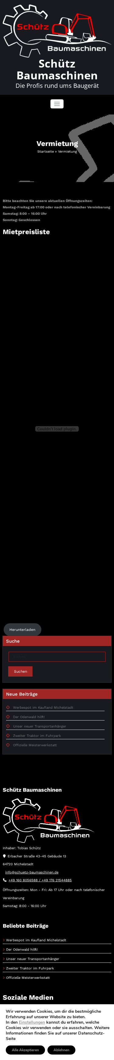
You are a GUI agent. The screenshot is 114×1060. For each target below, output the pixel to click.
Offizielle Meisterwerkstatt (35, 745)
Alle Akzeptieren (25, 1050)
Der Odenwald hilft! (29, 717)
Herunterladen (22, 630)
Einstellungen (32, 1022)
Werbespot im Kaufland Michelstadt (43, 708)
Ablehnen (61, 1050)
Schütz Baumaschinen (57, 69)
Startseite (45, 152)
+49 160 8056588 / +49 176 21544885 (40, 880)
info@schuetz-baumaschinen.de (31, 872)
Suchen (20, 671)
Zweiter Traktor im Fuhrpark (37, 736)
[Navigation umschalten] (57, 104)
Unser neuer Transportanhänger (39, 726)
